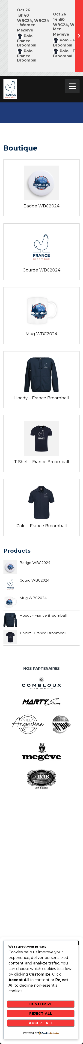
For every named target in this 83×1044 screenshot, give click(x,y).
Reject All (40, 1013)
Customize (41, 1004)
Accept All (41, 1023)
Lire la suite (42, 181)
